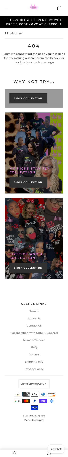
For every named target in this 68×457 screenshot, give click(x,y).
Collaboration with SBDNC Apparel (34, 333)
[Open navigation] (9, 8)
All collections (13, 33)
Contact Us (34, 325)
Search (34, 311)
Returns (34, 354)
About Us (34, 318)
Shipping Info (34, 361)
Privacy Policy (34, 369)
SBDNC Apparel (37, 416)
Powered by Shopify (34, 420)
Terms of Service (34, 340)
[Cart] (59, 8)
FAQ (34, 347)
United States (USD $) (33, 383)
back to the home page (38, 62)
